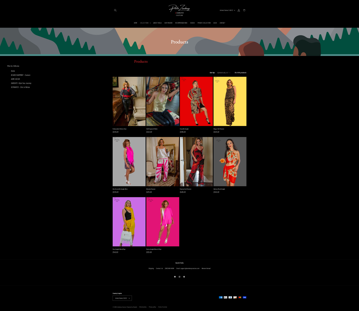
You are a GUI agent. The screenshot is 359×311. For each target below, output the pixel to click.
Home (13, 71)
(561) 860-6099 (169, 268)
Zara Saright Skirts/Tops (119, 249)
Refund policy (142, 307)
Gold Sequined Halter (152, 129)
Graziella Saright (184, 129)
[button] (115, 10)
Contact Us (159, 268)
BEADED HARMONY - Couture (20, 75)
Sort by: (212, 73)
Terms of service (162, 307)
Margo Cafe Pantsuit (219, 129)
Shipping (151, 268)
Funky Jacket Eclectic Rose (119, 129)
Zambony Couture (121, 307)
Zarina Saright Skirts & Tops (153, 249)
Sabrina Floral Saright (219, 189)
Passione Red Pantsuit (185, 189)
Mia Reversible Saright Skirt (120, 189)
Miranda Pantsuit (150, 189)
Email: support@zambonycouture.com (187, 268)
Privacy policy (152, 307)
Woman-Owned (206, 268)
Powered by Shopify (132, 307)
